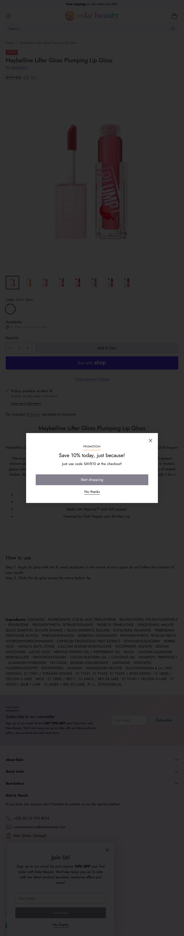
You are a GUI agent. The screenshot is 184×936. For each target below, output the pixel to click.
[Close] (150, 440)
